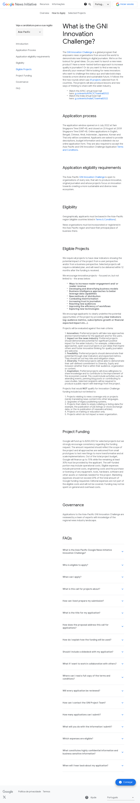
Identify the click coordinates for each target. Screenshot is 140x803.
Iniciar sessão (127, 4)
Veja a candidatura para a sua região (34, 25)
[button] (102, 4)
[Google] (8, 791)
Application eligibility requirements (33, 56)
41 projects (95, 80)
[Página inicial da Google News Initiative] (20, 4)
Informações (58, 4)
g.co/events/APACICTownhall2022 (92, 93)
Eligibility (20, 63)
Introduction (22, 44)
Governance (22, 82)
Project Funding (24, 75)
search (89, 4)
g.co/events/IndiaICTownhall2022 (91, 98)
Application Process (26, 50)
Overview (44, 13)
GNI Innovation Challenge (79, 52)
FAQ (18, 88)
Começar (126, 782)
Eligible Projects (24, 69)
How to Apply (58, 13)
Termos (46, 791)
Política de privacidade (29, 791)
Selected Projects (77, 13)
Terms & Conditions (105, 219)
